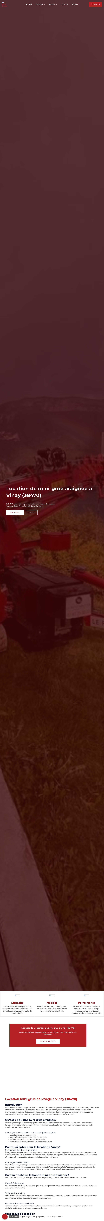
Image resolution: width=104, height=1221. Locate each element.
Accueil (29, 4)
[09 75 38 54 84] (5, 1216)
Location (64, 4)
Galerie (75, 4)
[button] (95, 4)
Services (39, 4)
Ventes (52, 4)
